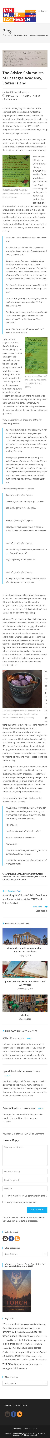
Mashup (25, 1015)
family (14, 1332)
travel (23, 1359)
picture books (26, 1348)
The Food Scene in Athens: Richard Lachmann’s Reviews (25, 950)
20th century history (12, 1324)
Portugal (7, 1352)
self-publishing (8, 1356)
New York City (14, 1348)
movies (5, 1348)
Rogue (11, 880)
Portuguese (16, 1352)
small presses (21, 1356)
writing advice (18, 1364)
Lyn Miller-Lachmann (16, 92)
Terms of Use (20, 1405)
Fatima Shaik (10, 1108)
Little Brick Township (27, 1340)
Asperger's (11, 874)
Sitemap (8, 1405)
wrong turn (7, 1368)
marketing (41, 1340)
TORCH (5, 1359)
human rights (16, 1335)
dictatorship (26, 1327)
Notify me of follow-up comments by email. (27, 1195)
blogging (41, 1324)
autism (19, 874)
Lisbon (13, 1340)
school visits (20, 880)
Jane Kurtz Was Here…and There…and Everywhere (25, 983)
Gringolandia (26, 1332)
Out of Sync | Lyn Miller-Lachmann (28, 1133)
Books (25, 1428)
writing (6, 1364)
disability (36, 1328)
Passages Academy (26, 877)
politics (37, 1347)
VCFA (28, 1359)
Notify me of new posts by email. (22, 1202)
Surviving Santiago (35, 1356)
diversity (26, 874)
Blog (27, 95)
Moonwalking (36, 1344)
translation (14, 1359)
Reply (29, 1038)
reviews (36, 1352)
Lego (26, 1335)
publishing (26, 1352)
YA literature (20, 1368)
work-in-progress (39, 1359)
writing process (34, 1364)
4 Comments (12, 99)
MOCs (27, 1344)
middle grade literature (13, 1343)
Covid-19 (6, 1328)
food (19, 1332)
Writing (36, 95)
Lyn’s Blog (17, 1428)
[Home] (3, 35)
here (32, 626)
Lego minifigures (35, 1336)
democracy (15, 1327)
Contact (34, 1428)
